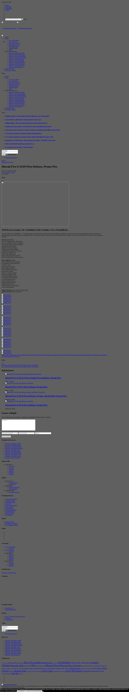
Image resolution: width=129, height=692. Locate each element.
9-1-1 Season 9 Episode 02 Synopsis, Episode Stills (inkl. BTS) (23, 133)
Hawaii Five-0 (53, 665)
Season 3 (11, 551)
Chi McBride (35, 355)
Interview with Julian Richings (17, 56)
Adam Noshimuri (9, 355)
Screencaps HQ (62, 671)
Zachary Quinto (9, 513)
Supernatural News (14, 45)
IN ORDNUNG (21, 691)
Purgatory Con (9, 608)
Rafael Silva (39, 671)
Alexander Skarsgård (11, 499)
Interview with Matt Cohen (16, 59)
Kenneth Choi (89, 668)
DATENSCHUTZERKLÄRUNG (34, 691)
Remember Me (12, 154)
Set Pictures (12, 484)
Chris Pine (8, 504)
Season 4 (11, 562)
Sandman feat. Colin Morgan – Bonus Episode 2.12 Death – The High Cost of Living (30, 140)
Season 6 (11, 472)
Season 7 (11, 471)
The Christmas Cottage (11, 525)
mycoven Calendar (10, 70)
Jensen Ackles (9, 507)
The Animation (13, 489)
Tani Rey (10, 356)
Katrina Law (83, 668)
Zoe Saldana (8, 515)
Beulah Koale (28, 355)
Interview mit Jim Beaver (16, 67)
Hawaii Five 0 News (14, 43)
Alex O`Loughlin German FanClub (15, 616)
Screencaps (56, 671)
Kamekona (72, 355)
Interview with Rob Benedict (17, 62)
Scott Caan (93, 355)
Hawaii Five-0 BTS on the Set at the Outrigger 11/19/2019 (20, 366)
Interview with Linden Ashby (17, 54)
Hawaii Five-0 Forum (71, 665)
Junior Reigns (65, 355)
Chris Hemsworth (10, 502)
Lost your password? (11, 157)
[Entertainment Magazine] (17, 28)
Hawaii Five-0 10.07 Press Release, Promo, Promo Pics (20, 365)
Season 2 (11, 566)
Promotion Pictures (14, 487)
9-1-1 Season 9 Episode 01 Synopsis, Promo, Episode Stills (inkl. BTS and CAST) (29, 137)
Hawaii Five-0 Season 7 (87, 665)
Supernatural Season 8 (6, 673)
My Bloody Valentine (11, 523)
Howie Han (19, 668)
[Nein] (43, 691)
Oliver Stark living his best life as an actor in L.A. (19, 143)
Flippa (49, 355)
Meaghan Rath (85, 355)
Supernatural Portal (10, 609)
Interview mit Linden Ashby (13, 445)
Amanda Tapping (10, 500)
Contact (7, 10)
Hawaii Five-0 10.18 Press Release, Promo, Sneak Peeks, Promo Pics (36, 396)
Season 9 (11, 468)
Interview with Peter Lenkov (17, 53)
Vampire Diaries (13, 48)
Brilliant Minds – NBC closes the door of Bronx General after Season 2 (26, 123)
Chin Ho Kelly (76, 663)
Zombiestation (9, 619)
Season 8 (11, 469)
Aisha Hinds (20, 663)
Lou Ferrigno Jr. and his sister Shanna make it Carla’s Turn (23, 119)
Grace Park (27, 666)
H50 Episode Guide (40, 665)
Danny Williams (43, 355)
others (10, 50)
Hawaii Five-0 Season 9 (6, 668)
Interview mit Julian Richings (13, 446)
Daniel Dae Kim (86, 663)
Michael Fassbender (10, 510)
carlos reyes (54, 663)
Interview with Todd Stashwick (17, 57)
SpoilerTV (8, 618)
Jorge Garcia (65, 668)
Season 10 (11, 466)
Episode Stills (17, 665)
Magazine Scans (9, 69)
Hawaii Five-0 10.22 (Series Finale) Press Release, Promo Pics (33, 378)
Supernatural (86, 671)
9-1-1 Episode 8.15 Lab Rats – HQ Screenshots (19, 147)
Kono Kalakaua (97, 668)
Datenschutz (8, 8)
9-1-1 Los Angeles (14, 40)
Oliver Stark (28, 671)
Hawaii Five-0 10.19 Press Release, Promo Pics (26, 405)
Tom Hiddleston (9, 512)
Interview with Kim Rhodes (16, 61)
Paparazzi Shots (13, 482)
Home (7, 5)
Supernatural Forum (97, 671)
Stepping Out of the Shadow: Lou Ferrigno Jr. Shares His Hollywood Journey (28, 126)
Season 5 (11, 474)
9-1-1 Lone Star (13, 42)
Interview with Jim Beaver (12, 458)
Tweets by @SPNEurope (9, 573)
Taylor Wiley (16, 356)
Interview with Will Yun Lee (16, 64)
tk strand (21, 673)
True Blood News (14, 46)
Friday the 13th (9, 522)
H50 (33, 665)
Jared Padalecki (9, 508)
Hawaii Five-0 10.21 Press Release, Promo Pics (26, 387)
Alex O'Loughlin (19, 355)
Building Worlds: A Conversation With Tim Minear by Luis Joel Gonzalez (27, 116)
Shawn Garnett (100, 355)
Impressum (8, 6)
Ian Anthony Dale (56, 355)
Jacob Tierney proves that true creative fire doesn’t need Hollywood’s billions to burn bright (32, 130)
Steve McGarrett (74, 671)
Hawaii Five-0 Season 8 (100, 665)
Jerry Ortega (56, 668)
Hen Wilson (14, 668)
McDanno (11, 671)
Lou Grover (78, 355)
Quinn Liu (34, 671)
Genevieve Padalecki (11, 505)
